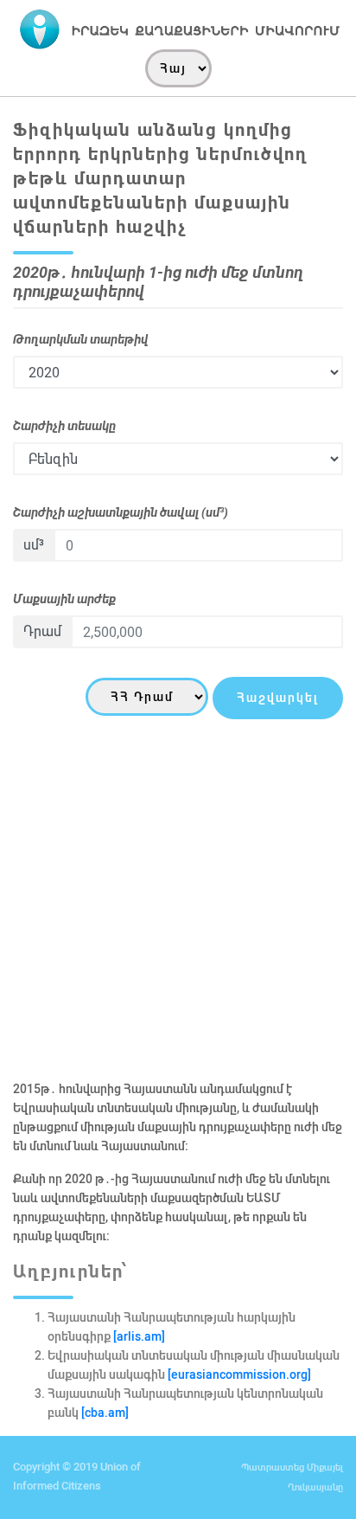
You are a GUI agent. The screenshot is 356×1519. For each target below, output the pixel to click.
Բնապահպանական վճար (87, 930)
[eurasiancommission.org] (239, 1374)
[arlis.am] (138, 1336)
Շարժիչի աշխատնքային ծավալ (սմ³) (120, 512)
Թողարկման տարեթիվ (81, 339)
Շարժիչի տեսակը (64, 426)
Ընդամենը (44, 1016)
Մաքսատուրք (52, 756)
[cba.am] (105, 1412)
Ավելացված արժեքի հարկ (89, 843)
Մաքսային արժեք (64, 599)
